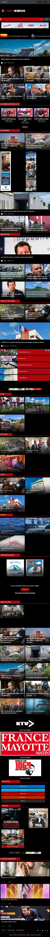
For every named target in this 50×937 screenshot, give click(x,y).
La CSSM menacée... (22, 371)
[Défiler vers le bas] (49, 350)
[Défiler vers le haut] (46, 350)
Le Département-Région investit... (25, 352)
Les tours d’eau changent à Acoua (42, 36)
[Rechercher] (41, 19)
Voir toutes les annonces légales (25, 593)
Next (10, 881)
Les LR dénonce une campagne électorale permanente (16, 36)
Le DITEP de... (21, 377)
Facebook (24, 786)
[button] (46, 19)
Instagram (23, 797)
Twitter (23, 790)
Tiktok (23, 801)
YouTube (24, 793)
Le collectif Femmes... (23, 364)
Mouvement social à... (23, 358)
